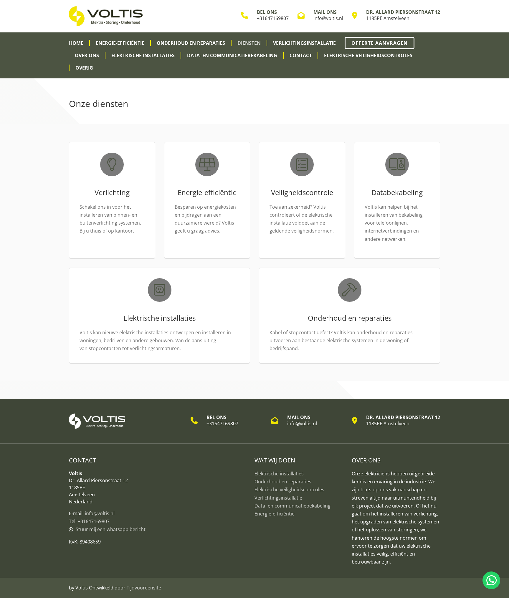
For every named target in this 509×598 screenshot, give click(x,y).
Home (76, 43)
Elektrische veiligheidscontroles (368, 55)
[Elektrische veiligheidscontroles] (302, 164)
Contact (301, 55)
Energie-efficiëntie (120, 43)
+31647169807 (273, 18)
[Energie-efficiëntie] (207, 164)
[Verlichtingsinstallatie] (112, 164)
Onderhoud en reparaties (191, 43)
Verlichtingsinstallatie (304, 43)
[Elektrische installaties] (159, 290)
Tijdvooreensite (144, 587)
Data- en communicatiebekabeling (232, 55)
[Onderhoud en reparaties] (349, 290)
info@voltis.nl (328, 18)
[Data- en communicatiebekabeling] (397, 164)
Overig (84, 68)
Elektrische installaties (143, 55)
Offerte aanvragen (379, 43)
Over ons (87, 55)
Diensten (249, 43)
